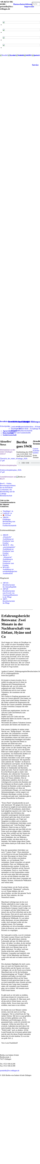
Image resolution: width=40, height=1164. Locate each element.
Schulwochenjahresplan (8, 465)
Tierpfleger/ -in (8, 511)
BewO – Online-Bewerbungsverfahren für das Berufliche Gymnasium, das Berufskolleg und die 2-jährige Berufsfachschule (8, 490)
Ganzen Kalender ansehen (36, 451)
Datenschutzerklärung (23, 4)
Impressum (29, 6)
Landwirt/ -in (7, 513)
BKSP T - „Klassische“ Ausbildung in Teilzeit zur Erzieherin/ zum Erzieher (8, 560)
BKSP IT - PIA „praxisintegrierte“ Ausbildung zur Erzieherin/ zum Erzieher (9, 549)
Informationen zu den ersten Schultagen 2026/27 (7, 452)
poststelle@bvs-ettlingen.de (9, 1071)
